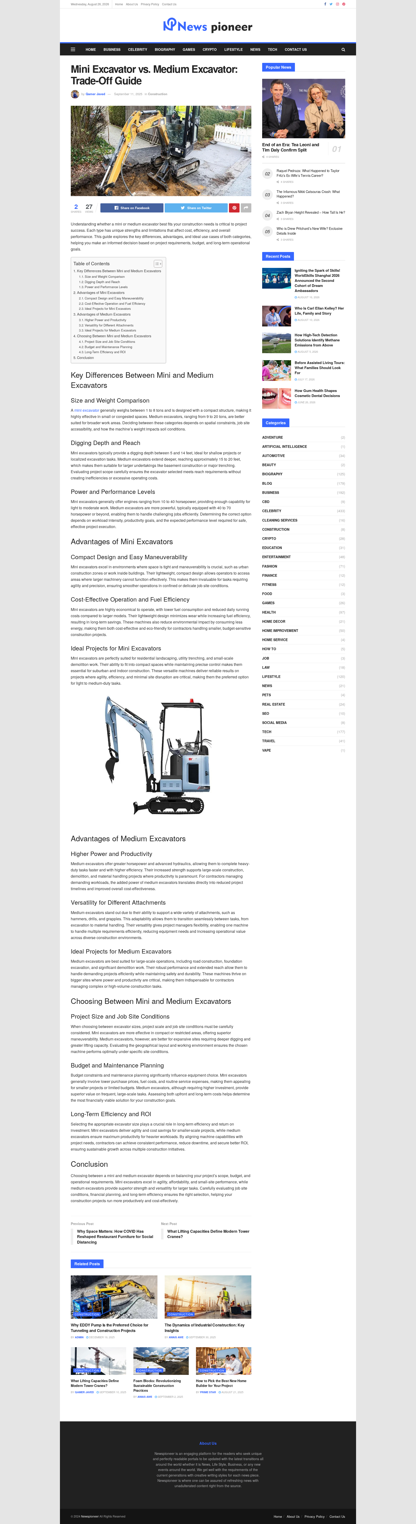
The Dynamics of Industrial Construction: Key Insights (205, 1327)
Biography (165, 49)
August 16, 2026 (308, 297)
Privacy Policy (150, 4)
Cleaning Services (279, 520)
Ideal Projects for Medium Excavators (110, 330)
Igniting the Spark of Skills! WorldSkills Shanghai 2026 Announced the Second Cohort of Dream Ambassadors (317, 280)
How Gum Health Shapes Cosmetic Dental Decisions (317, 393)
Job (265, 658)
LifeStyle (233, 49)
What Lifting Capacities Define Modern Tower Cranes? (95, 1383)
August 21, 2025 (232, 1392)
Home (119, 4)
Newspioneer (90, 1516)
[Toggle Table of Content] (155, 264)
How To (269, 648)
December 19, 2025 (101, 1337)
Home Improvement (280, 630)
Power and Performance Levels (106, 287)
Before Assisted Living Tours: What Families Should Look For (320, 367)
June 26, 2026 (306, 402)
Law (266, 667)
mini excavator (86, 410)
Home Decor (273, 621)
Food (267, 593)
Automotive (273, 455)
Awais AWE (176, 1337)
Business (112, 49)
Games (189, 49)
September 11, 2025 (128, 94)
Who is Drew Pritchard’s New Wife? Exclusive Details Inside (310, 231)
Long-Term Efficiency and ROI (105, 352)
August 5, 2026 (307, 351)
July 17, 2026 (306, 379)
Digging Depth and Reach (102, 281)
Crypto (210, 49)
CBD (265, 501)
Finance (269, 575)
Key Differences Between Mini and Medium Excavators (119, 270)
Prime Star (208, 1392)
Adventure (272, 437)
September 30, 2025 (202, 1337)
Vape (266, 750)
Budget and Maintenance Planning (108, 347)
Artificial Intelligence (284, 446)
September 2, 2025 (170, 1396)
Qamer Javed (95, 94)
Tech (272, 49)
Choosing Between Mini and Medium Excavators (114, 335)
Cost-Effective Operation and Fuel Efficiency (115, 303)
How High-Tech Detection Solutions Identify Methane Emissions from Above (317, 340)
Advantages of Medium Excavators (103, 314)
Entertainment (276, 556)
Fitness (269, 584)
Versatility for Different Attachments (109, 325)
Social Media (274, 722)
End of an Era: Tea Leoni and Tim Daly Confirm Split (290, 147)
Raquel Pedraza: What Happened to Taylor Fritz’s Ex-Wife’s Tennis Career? (308, 173)
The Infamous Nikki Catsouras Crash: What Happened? (308, 194)
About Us (132, 4)
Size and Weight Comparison (105, 276)
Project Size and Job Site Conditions (110, 341)
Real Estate (273, 704)
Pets (266, 694)
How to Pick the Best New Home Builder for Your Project (221, 1383)
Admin (79, 1337)
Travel (268, 740)
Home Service (275, 639)
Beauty (269, 464)
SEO (265, 713)
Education (272, 547)
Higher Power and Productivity (105, 320)
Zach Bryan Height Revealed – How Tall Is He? (311, 212)
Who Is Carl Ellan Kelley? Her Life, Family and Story (319, 310)
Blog (267, 483)
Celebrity (137, 49)
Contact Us (169, 4)
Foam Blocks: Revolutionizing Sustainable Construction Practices (157, 1385)
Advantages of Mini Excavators (100, 292)
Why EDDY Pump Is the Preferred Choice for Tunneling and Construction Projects (109, 1327)
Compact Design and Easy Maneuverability (114, 298)
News (255, 49)
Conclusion (85, 357)
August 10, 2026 (308, 320)
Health (269, 612)
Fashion (269, 566)
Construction (157, 94)
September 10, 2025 (112, 1392)
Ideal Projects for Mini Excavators (108, 308)
